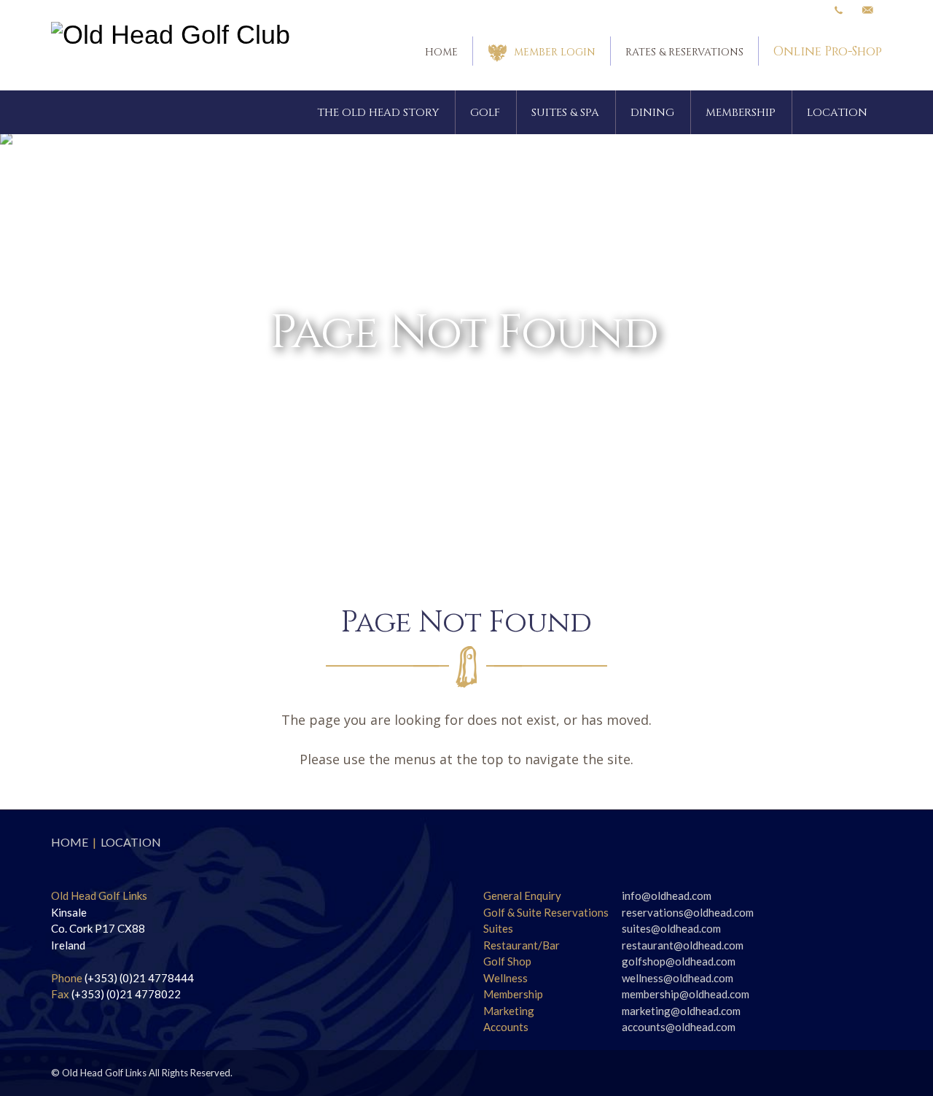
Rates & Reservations (684, 52)
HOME (69, 842)
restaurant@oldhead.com (682, 945)
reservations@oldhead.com (688, 912)
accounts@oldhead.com (678, 1026)
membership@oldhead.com (685, 993)
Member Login (555, 52)
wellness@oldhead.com (677, 977)
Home (441, 52)
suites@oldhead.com (671, 928)
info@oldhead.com (666, 895)
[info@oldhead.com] (867, 10)
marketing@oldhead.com (681, 1010)
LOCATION (131, 842)
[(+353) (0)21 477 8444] (838, 10)
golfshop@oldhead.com (678, 961)
